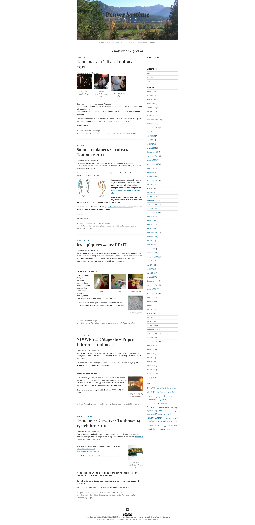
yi (166, 429)
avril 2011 (150, 313)
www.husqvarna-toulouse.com (88, 451)
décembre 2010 (152, 329)
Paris (158, 414)
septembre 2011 (153, 293)
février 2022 (151, 108)
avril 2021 (150, 144)
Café (174, 392)
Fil (168, 404)
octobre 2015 (152, 208)
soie (158, 426)
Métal (119, 495)
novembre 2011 (152, 285)
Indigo (175, 407)
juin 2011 (150, 305)
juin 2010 (150, 354)
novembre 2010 (152, 333)
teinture (155, 429)
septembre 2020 (153, 164)
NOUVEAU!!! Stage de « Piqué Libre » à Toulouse (105, 341)
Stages (98, 131)
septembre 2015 (153, 212)
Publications (143, 42)
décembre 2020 (152, 152)
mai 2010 (150, 358)
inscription (112, 495)
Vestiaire (134, 133)
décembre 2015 (152, 200)
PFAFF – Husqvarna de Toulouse (120, 207)
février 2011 (151, 321)
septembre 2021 (153, 128)
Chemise (92, 133)
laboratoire (166, 411)
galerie (133, 226)
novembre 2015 (152, 204)
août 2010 (150, 346)
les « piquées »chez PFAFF (102, 244)
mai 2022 (150, 95)
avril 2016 (150, 188)
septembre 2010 (153, 341)
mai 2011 (150, 309)
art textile (86, 323)
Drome (164, 400)
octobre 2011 (152, 289)
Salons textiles (89, 131)
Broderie (169, 392)
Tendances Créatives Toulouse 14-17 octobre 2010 (109, 422)
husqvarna (117, 133)
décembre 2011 (152, 281)
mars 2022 (151, 104)
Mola (148, 414)
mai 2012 (150, 265)
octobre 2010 (152, 337)
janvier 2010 (151, 370)
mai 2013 (150, 241)
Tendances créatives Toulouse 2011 (105, 64)
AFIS (148, 73)
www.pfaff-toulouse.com (86, 449)
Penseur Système (168, 418)
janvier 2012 (151, 277)
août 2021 (150, 132)
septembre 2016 (153, 180)
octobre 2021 (152, 124)
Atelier (85, 133)
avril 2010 (150, 362)
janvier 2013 (151, 249)
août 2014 (150, 225)
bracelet (86, 495)
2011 (80, 133)
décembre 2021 (152, 116)
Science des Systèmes (170, 421)
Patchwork (126, 495)
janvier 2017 (151, 176)
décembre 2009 (152, 374)
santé (159, 421)
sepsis (148, 425)
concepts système (158, 397)
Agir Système (166, 388)
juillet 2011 (151, 301)
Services (131, 42)
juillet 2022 (151, 91)
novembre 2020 (152, 156)
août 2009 (150, 378)
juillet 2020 (151, 172)
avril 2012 (150, 269)
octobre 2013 (152, 237)
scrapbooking (82, 497)
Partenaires (96, 404)
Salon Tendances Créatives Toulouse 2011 (102, 152)
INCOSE (150, 77)
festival (165, 404)
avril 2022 (150, 100)
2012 (159, 387)
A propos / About (119, 42)
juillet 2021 (151, 136)
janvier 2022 (151, 112)
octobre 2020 (152, 160)
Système (170, 426)
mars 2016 (151, 192)
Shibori (153, 425)
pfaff (123, 133)
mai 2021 (150, 140)
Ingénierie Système (154, 410)
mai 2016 (150, 184)
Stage (128, 133)
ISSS (148, 81)
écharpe (170, 429)
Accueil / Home (104, 42)
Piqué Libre (127, 323)
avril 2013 (150, 245)
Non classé (101, 492)
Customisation (106, 133)
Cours (81, 131)
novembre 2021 (152, 120)
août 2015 (150, 216)
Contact (153, 42)
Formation (126, 226)
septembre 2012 (153, 257)
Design (159, 399)
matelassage (113, 323)
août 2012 (150, 261)
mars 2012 (151, 273)
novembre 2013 (152, 233)
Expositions (88, 223)
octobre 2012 (152, 253)
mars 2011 (151, 317)
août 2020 (150, 168)
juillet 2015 (151, 220)
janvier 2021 (151, 148)
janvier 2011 (151, 325)
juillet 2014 (151, 229)
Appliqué (174, 388)
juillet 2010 (151, 349)
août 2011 (150, 297)
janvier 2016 (151, 196)
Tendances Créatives (91, 175)
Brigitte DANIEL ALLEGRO (108, 517)
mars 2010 (151, 366)
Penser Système (128, 14)
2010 (80, 323)
